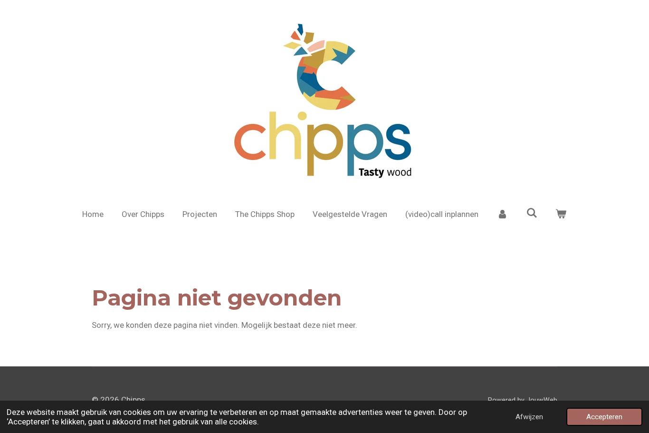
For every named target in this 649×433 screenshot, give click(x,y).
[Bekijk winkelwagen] (561, 214)
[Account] (502, 214)
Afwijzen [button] (529, 417)
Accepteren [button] (604, 417)
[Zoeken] (531, 213)
